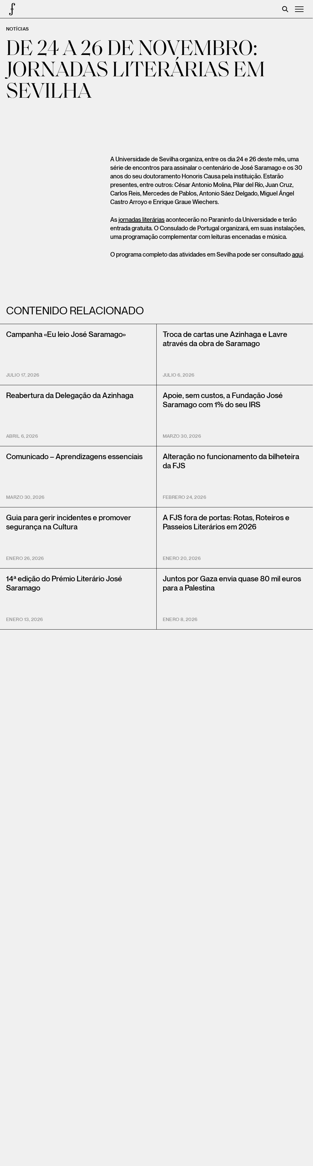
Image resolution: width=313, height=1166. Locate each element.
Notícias (17, 29)
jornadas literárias (141, 220)
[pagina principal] (9, 9)
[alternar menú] (299, 9)
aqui (297, 254)
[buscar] (285, 9)
